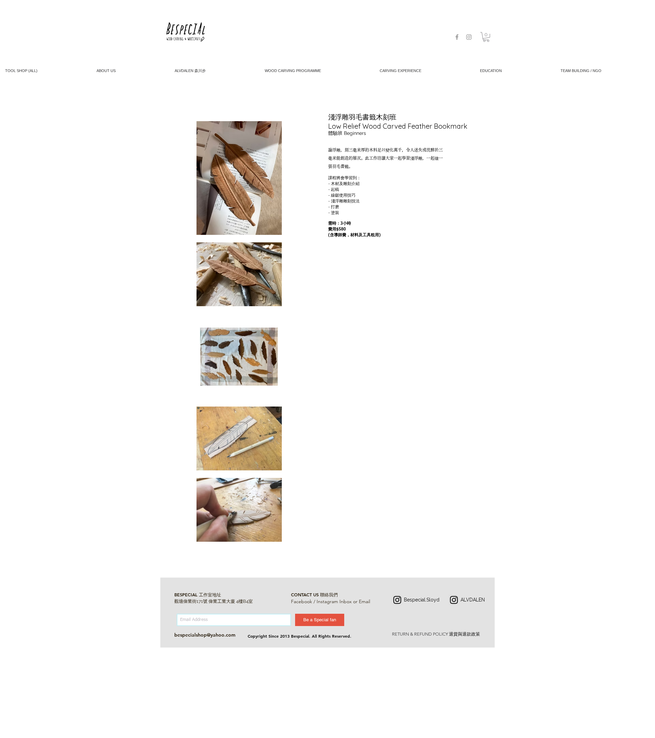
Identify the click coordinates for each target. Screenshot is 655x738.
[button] (486, 37)
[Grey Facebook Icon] (457, 37)
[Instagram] (397, 600)
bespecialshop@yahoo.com (204, 635)
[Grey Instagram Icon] (468, 37)
